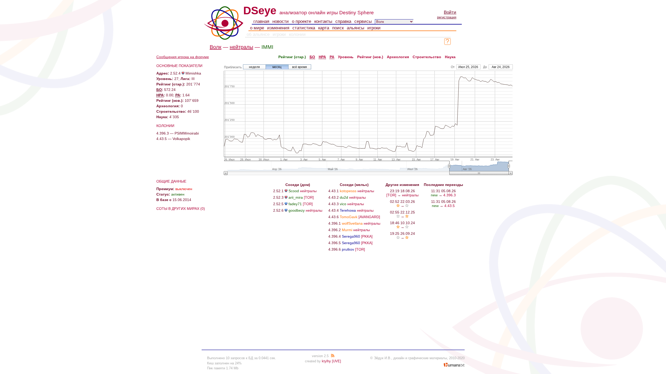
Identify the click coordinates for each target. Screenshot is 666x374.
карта (323, 27)
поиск (338, 27)
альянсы (355, 27)
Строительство (427, 57)
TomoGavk (348, 217)
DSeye (259, 10)
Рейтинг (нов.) (370, 57)
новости (280, 21)
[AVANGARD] (369, 217)
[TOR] (309, 197)
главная (261, 21)
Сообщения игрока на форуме (182, 57)
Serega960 (351, 236)
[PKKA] (367, 236)
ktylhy (326, 361)
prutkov (348, 249)
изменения (278, 27)
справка (343, 21)
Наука (450, 57)
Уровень (346, 57)
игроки (374, 27)
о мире (257, 27)
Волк (215, 47)
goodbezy (297, 210)
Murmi (347, 230)
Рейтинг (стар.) (292, 57)
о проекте (301, 21)
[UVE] (336, 361)
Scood (294, 191)
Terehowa (348, 210)
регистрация (446, 17)
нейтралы (241, 47)
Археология (398, 57)
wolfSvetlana (352, 223)
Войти (450, 12)
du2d (344, 197)
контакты (323, 21)
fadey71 (295, 204)
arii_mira (296, 197)
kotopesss (348, 191)
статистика (303, 27)
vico (343, 204)
